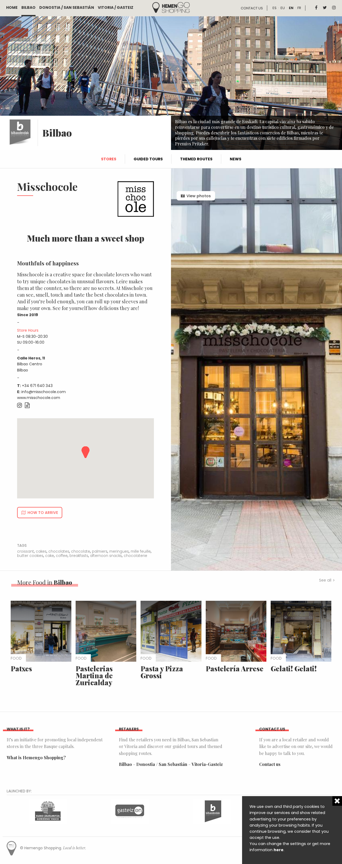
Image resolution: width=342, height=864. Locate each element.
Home (12, 7)
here (278, 850)
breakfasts (78, 555)
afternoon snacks (106, 555)
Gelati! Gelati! (294, 668)
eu (283, 7)
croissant (25, 551)
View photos (198, 196)
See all (325, 580)
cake (49, 555)
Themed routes (196, 159)
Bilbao (28, 7)
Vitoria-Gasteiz (207, 764)
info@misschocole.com (43, 391)
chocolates (58, 551)
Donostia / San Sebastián (66, 7)
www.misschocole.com (38, 397)
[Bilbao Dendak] (212, 810)
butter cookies (30, 555)
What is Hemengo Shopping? (36, 757)
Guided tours (148, 159)
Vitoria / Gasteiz (115, 7)
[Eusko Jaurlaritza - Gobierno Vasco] (48, 810)
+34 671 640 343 (37, 385)
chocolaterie (135, 555)
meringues (119, 551)
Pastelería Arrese (234, 668)
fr (299, 7)
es (275, 7)
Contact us (252, 8)
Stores (108, 159)
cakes (41, 551)
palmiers (99, 551)
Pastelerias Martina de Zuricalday (94, 675)
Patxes (21, 668)
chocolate (80, 551)
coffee (62, 555)
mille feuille (141, 551)
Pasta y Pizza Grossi (162, 672)
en (291, 7)
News (235, 159)
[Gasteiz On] (130, 810)
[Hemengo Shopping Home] (171, 7)
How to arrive (43, 512)
